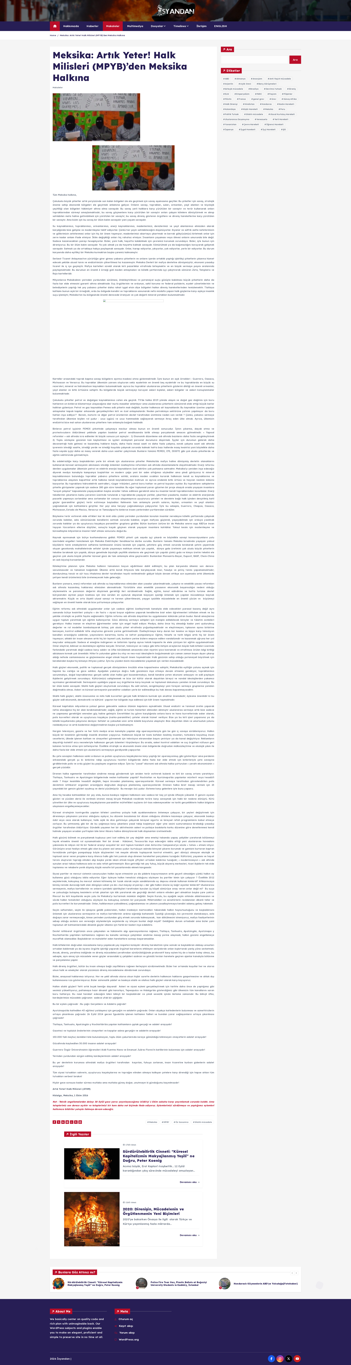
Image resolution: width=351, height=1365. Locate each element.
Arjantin (229, 84)
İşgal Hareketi (248, 129)
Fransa (242, 99)
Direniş (292, 89)
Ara (229, 49)
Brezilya (254, 89)
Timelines (179, 26)
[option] (92, 1283)
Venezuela (262, 119)
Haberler (92, 26)
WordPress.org (129, 1339)
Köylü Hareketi (250, 109)
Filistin (228, 99)
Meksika (153, 1122)
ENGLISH (220, 26)
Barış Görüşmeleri (267, 84)
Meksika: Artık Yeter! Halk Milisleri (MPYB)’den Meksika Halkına (92, 35)
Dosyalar (157, 26)
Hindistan (249, 104)
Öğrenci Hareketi (274, 124)
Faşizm (272, 94)
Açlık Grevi (245, 84)
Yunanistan (231, 124)
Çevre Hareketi (251, 124)
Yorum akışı (127, 1332)
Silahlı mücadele (203, 1122)
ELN (227, 94)
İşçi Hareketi (269, 129)
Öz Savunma (182, 1122)
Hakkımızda (71, 26)
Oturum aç (126, 1319)
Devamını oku (188, 1182)
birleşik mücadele (234, 89)
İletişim (201, 26)
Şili (284, 129)
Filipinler (288, 94)
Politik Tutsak (232, 114)
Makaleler (113, 26)
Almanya (240, 79)
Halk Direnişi (231, 104)
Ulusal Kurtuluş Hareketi (282, 114)
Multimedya (135, 26)
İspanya (229, 129)
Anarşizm (257, 79)
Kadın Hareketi (286, 104)
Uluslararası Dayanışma (237, 119)
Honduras (267, 104)
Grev (273, 99)
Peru (282, 109)
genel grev (258, 99)
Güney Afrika (290, 99)
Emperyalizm (243, 94)
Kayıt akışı (126, 1326)
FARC (259, 94)
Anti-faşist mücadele (280, 79)
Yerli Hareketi (281, 119)
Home (53, 35)
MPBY (166, 1122)
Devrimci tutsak (274, 89)
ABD (227, 79)
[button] (292, 1273)
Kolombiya (230, 109)
